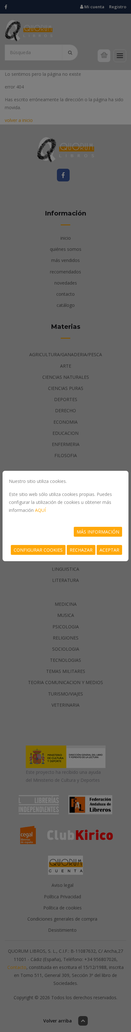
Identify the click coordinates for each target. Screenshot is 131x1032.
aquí (40, 510)
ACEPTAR (109, 550)
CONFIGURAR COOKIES (38, 550)
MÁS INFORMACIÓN (98, 532)
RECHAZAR (81, 550)
